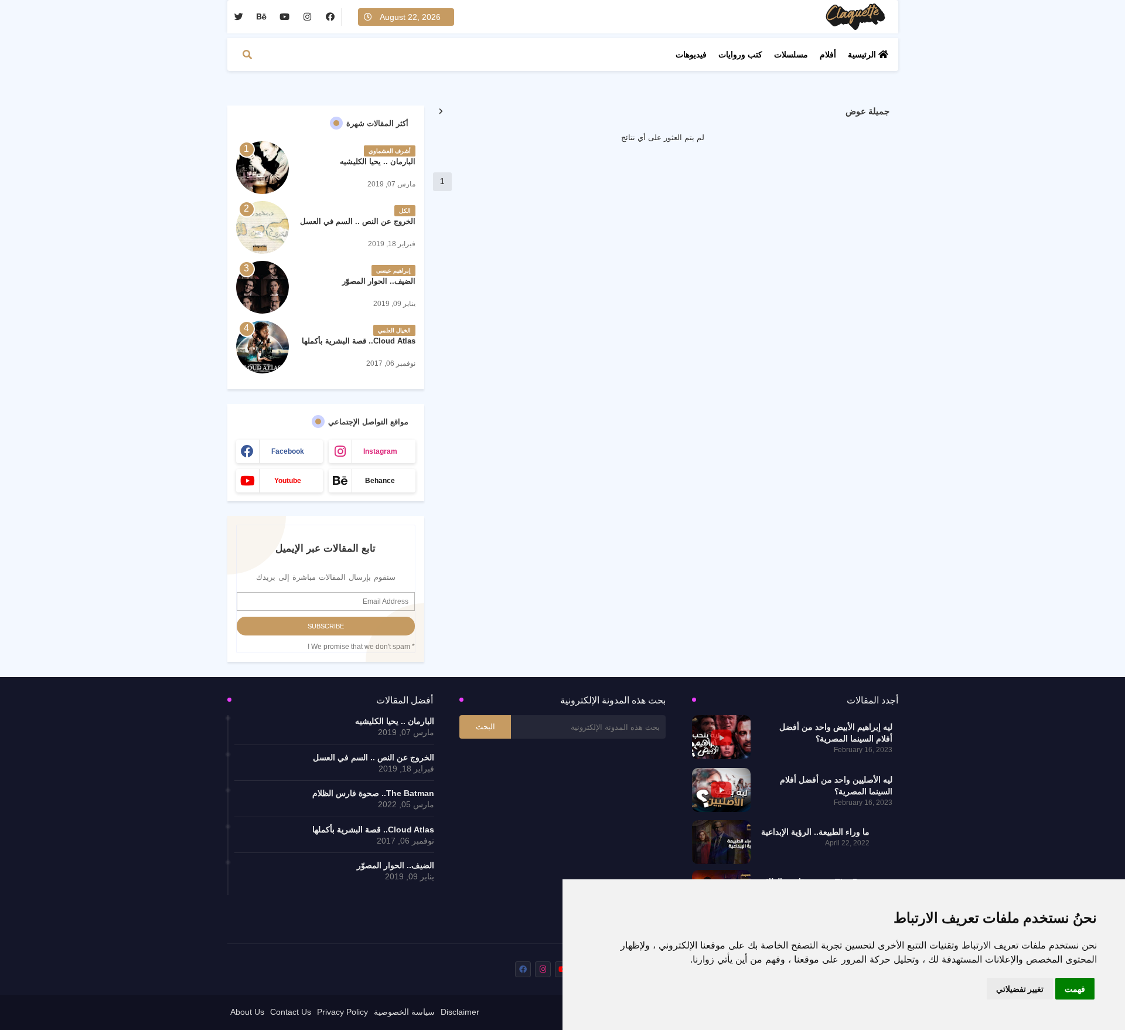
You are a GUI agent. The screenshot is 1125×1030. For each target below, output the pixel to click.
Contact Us (290, 1012)
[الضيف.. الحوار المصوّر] (262, 287)
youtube (287, 481)
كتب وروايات (740, 54)
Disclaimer (460, 1012)
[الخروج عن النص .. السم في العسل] (262, 227)
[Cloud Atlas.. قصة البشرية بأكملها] (262, 347)
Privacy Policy (342, 1012)
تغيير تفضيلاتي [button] (1020, 989)
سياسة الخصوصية (404, 1012)
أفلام (828, 54)
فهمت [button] (1075, 989)
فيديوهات (691, 54)
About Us (247, 1012)
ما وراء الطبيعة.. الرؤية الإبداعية (815, 832)
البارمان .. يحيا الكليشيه (377, 161)
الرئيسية (863, 54)
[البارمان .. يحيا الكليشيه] (262, 167)
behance (380, 481)
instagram (380, 451)
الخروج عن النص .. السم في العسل (357, 221)
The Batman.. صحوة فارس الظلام (373, 793)
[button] (247, 54)
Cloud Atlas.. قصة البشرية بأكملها (358, 340)
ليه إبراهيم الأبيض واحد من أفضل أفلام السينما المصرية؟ (835, 732)
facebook (287, 451)
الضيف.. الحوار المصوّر (378, 281)
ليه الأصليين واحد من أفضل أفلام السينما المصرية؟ (836, 785)
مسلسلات (791, 54)
